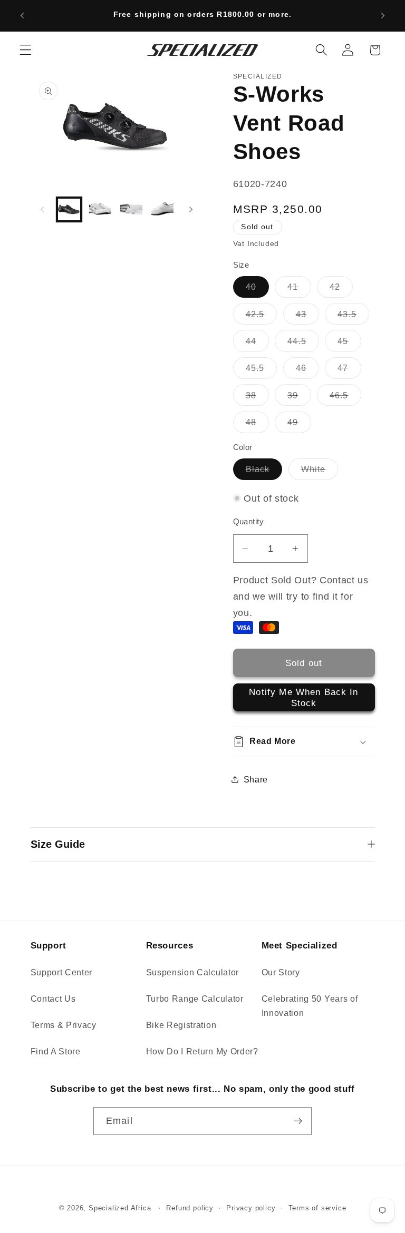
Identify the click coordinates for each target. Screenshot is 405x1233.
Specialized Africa (121, 1208)
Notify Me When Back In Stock (303, 697)
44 (257, 343)
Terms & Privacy (64, 1025)
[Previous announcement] (22, 15)
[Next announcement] (382, 15)
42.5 (261, 317)
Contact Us (53, 998)
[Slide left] (42, 209)
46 (307, 371)
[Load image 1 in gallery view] (69, 209)
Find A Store (56, 1051)
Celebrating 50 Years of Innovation (310, 1005)
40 (257, 289)
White (320, 472)
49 (299, 425)
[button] (25, 50)
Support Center (62, 972)
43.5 (353, 317)
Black (264, 472)
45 (349, 343)
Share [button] (256, 779)
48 (257, 425)
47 (349, 371)
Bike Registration (181, 1025)
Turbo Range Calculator (195, 998)
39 (299, 398)
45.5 (261, 371)
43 (307, 317)
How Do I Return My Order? (202, 1051)
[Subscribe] (297, 1121)
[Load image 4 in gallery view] (131, 209)
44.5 (303, 343)
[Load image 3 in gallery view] (100, 209)
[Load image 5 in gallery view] (162, 209)
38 (257, 398)
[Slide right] (190, 209)
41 (299, 289)
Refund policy (189, 1208)
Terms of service (317, 1208)
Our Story (281, 972)
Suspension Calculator (192, 972)
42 (341, 289)
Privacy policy (250, 1208)
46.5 (345, 398)
